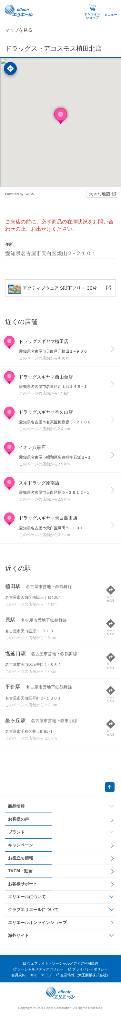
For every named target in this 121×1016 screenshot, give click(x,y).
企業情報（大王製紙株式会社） (85, 975)
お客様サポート (22, 883)
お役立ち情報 (20, 857)
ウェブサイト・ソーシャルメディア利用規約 (62, 963)
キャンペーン (20, 845)
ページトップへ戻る (110, 787)
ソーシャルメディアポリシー (40, 969)
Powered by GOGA (19, 194)
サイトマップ (41, 975)
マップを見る (18, 30)
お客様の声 (18, 819)
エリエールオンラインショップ (37, 922)
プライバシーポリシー (90, 969)
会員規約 (18, 975)
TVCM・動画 (20, 870)
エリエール (19, 11)
